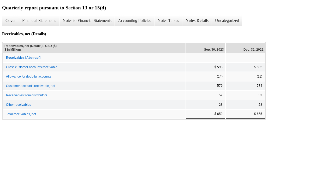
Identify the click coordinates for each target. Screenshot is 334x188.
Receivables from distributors (26, 95)
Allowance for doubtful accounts (28, 76)
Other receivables (18, 104)
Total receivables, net (21, 114)
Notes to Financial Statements (87, 20)
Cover (10, 20)
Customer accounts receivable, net (30, 85)
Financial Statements (39, 20)
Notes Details (197, 20)
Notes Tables (168, 20)
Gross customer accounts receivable (31, 67)
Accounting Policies (134, 20)
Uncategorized (227, 20)
